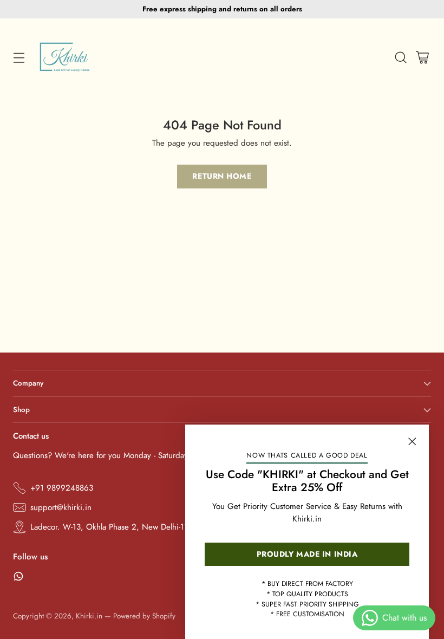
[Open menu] (19, 58)
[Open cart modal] (422, 58)
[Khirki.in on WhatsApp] (18, 578)
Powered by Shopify (144, 616)
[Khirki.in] (64, 57)
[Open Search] (400, 58)
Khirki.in (89, 616)
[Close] (412, 441)
